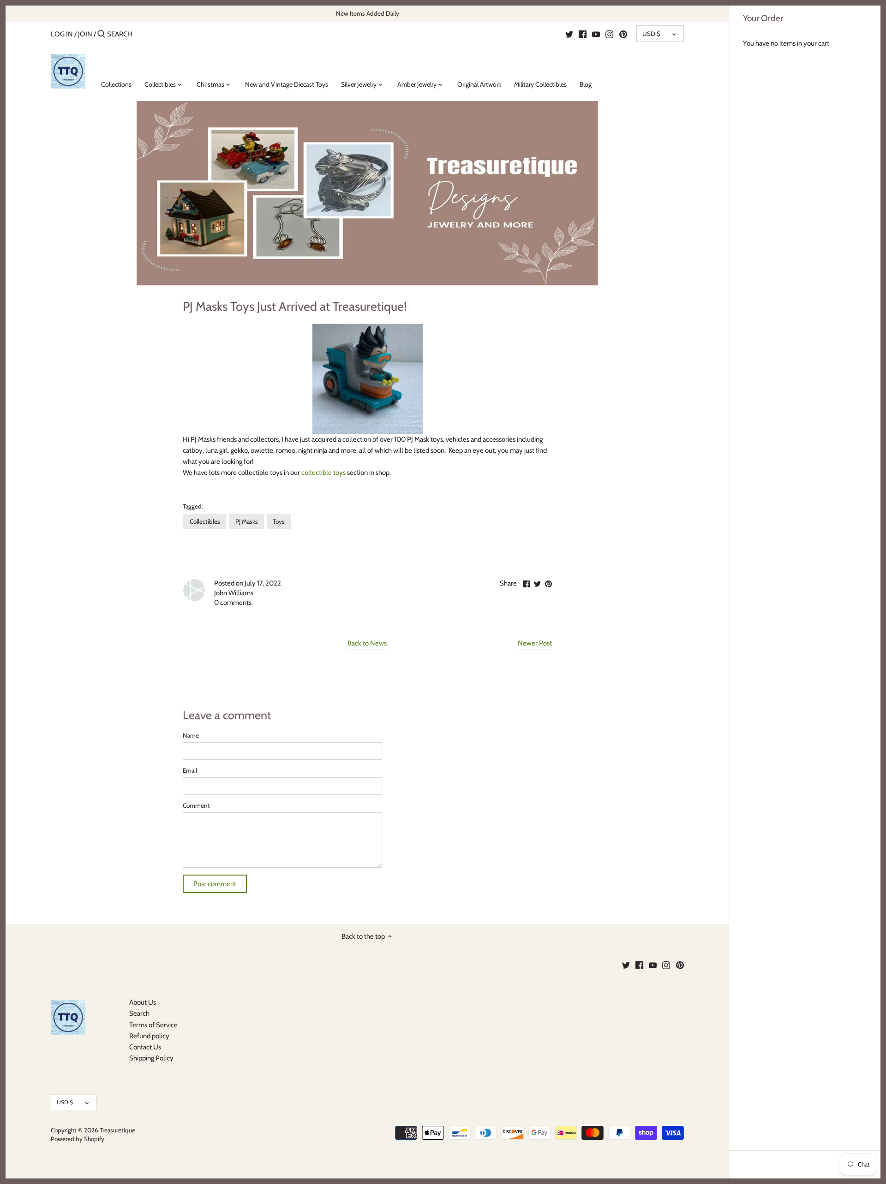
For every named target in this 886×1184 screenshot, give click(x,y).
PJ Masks (246, 521)
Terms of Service (153, 1025)
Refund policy (149, 1036)
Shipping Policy (151, 1058)
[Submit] (101, 34)
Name (191, 735)
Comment (196, 805)
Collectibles (205, 521)
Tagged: (193, 506)
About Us (142, 1002)
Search (139, 1013)
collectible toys (323, 472)
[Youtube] (596, 33)
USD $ (651, 33)
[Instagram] (609, 33)
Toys (279, 521)
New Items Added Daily (367, 13)
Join (85, 34)
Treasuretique (117, 1130)
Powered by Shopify (77, 1139)
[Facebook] (583, 33)
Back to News (367, 643)
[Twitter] (569, 33)
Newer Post (535, 643)
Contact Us (145, 1047)
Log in (62, 34)
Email (190, 770)
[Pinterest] (623, 33)
